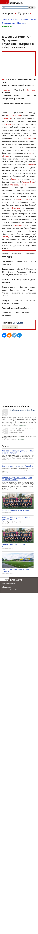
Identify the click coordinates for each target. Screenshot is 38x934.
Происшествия (8, 23)
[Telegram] (14, 335)
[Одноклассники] (9, 335)
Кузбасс (31, 90)
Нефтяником (8, 124)
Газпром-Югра (28, 182)
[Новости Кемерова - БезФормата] (11, 2)
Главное (5, 19)
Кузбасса (7, 118)
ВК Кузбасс (18, 323)
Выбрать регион (6, 587)
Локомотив (15, 179)
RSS (16, 590)
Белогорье (27, 185)
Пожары (21, 23)
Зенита (32, 165)
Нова (5, 202)
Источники (23, 19)
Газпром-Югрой (14, 116)
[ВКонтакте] (4, 335)
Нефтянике (30, 139)
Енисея (6, 156)
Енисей (18, 199)
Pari (3, 79)
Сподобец (14, 185)
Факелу (6, 237)
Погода (33, 19)
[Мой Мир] (19, 335)
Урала (30, 153)
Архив (14, 19)
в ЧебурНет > (8, 27)
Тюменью (16, 208)
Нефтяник (7, 90)
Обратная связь (6, 586)
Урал (29, 199)
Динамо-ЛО (20, 225)
